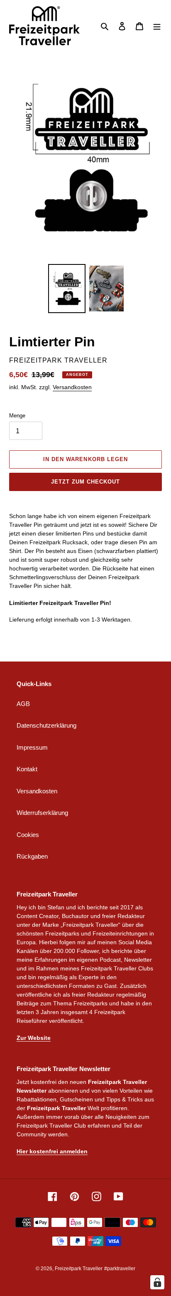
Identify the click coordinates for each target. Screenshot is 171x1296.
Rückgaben (32, 856)
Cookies (28, 834)
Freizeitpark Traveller (79, 1268)
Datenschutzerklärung (46, 725)
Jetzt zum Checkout (85, 482)
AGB (23, 703)
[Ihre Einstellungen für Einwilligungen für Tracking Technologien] (157, 1282)
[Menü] (157, 26)
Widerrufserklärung (42, 812)
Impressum (32, 747)
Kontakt (27, 769)
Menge (17, 415)
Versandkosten (72, 387)
